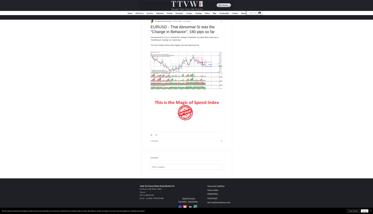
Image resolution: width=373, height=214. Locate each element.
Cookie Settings (353, 211)
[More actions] (221, 21)
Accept (365, 211)
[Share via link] (151, 135)
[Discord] (180, 207)
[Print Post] (156, 135)
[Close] (371, 210)
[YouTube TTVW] (185, 207)
